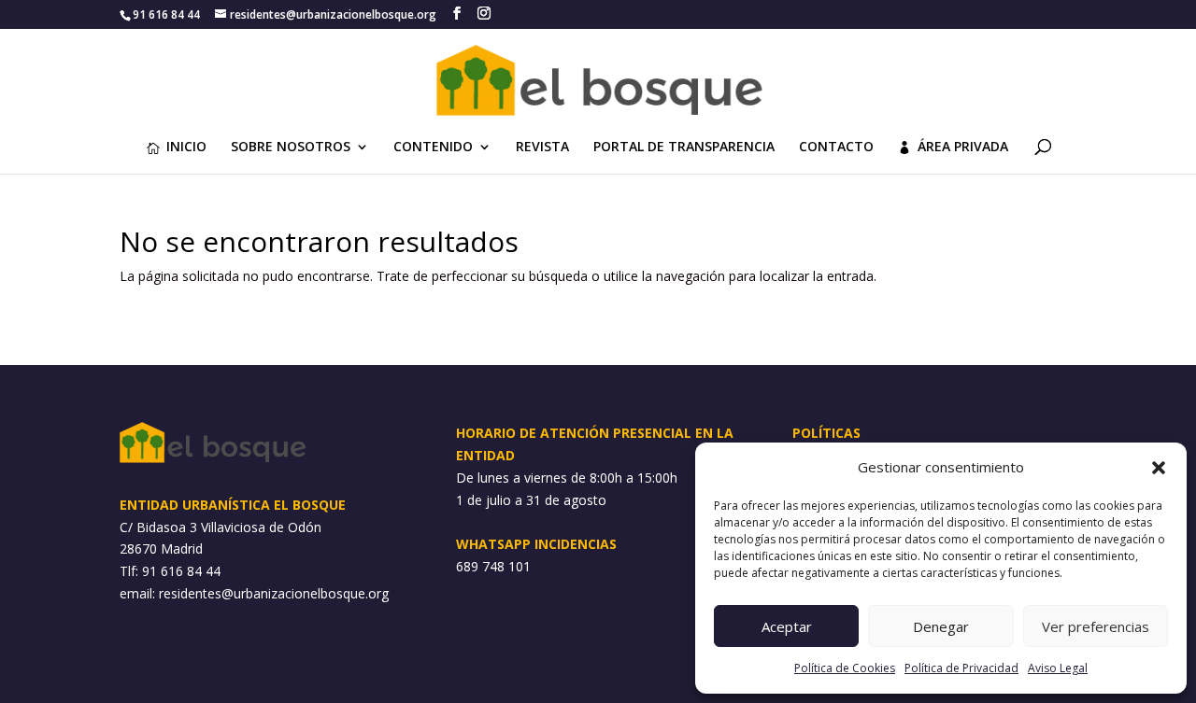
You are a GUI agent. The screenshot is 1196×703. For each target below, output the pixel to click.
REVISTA (542, 147)
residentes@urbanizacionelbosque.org (274, 593)
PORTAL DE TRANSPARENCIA (684, 147)
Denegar (941, 626)
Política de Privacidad (961, 668)
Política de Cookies (844, 668)
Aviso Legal (1058, 668)
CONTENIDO (433, 147)
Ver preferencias (1095, 626)
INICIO (186, 147)
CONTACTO (836, 147)
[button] (1158, 467)
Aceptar (787, 626)
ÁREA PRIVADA (963, 147)
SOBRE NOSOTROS (290, 147)
